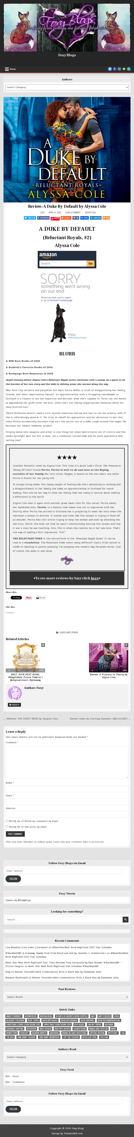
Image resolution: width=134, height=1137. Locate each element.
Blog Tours (33, 1020)
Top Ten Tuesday (71, 1037)
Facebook (44, 217)
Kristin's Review (62, 1028)
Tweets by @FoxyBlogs (18, 900)
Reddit (67, 217)
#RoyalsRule (46, 1016)
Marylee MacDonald (16, 977)
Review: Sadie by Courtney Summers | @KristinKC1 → (100, 718)
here (95, 578)
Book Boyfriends (69, 1020)
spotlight (113, 1033)
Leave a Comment (73, 212)
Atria (116, 1016)
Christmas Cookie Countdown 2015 (23, 1024)
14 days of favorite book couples (72, 1016)
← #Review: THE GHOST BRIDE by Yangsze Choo (30, 718)
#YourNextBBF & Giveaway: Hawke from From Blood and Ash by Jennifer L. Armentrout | (55, 953)
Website (16, 704)
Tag (123, 1033)
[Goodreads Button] (124, 69)
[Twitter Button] (110, 69)
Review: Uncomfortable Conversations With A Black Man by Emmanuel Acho (58, 972)
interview (31, 1028)
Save (56, 218)
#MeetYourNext (13, 1016)
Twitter (31, 217)
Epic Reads (79, 1024)
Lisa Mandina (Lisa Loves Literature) (26, 947)
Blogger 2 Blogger (15, 1020)
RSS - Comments (15, 1082)
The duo (10, 1037)
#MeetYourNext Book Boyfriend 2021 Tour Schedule (82, 947)
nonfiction (11, 1033)
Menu (13, 69)
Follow (13, 879)
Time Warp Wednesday (49, 1037)
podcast (24, 1033)
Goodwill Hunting (14, 1028)
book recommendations (109, 1020)
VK (77, 217)
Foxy (42, 212)
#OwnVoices (31, 1016)
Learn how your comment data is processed (78, 842)
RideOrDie (54, 1033)
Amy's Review (72, 632)
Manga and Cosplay (98, 1028)
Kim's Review (45, 1028)
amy (93, 1016)
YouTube (104, 1037)
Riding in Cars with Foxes (74, 1033)
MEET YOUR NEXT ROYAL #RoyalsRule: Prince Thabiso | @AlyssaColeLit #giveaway (25, 677)
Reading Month (39, 1033)
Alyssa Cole (90, 212)
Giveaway (109, 1024)
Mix (107, 217)
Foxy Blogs (67, 55)
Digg (86, 217)
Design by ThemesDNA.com (67, 1133)
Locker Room (79, 1028)
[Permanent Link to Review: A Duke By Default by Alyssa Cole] (67, 149)
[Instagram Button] (119, 69)
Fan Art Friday (94, 1024)
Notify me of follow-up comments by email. (34, 821)
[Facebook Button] (115, 69)
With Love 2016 (89, 1037)
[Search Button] (129, 69)
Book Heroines (87, 1020)
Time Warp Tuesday (26, 1037)
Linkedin (97, 217)
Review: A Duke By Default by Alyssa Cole (67, 206)
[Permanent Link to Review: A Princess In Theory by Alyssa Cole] (108, 657)
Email (10, 795)
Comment (12, 742)
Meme (113, 1028)
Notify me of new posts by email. (28, 827)
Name (10, 783)
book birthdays (50, 1020)
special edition (97, 1033)
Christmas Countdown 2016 (57, 1024)
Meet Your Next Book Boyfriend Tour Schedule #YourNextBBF (63, 966)
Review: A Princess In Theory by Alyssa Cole (108, 676)
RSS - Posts (12, 1076)
